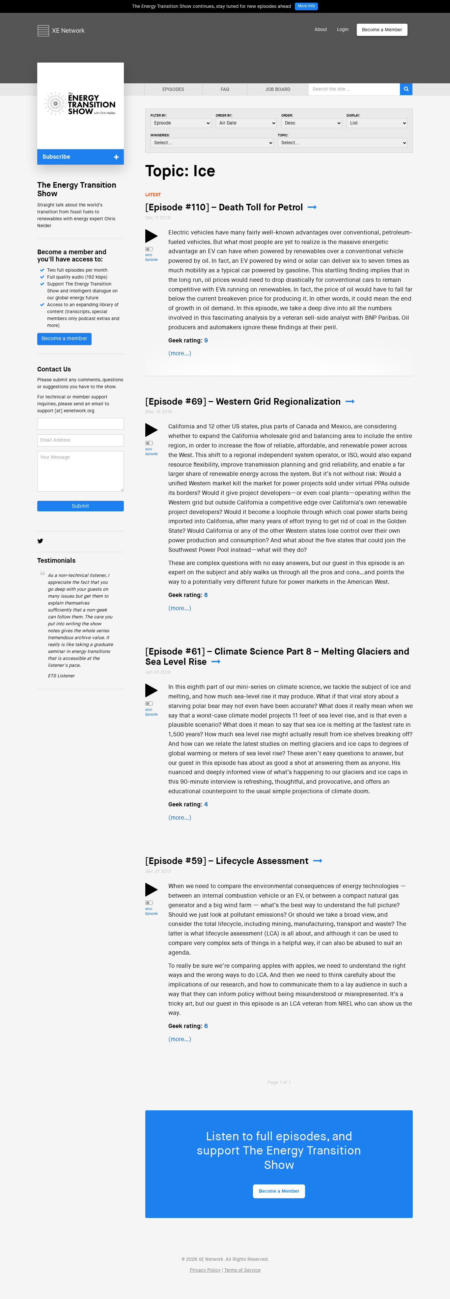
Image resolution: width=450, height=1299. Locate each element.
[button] (81, 156)
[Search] (406, 89)
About (321, 29)
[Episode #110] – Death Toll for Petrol (224, 207)
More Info (306, 6)
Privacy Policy (205, 1270)
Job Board (278, 89)
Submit (80, 506)
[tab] (81, 156)
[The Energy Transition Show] (80, 105)
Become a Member (382, 30)
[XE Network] (61, 21)
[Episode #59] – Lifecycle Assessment (227, 861)
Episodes (173, 89)
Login (343, 29)
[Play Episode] (151, 240)
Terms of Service (242, 1270)
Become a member (64, 338)
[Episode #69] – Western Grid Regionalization (243, 402)
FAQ (225, 89)
